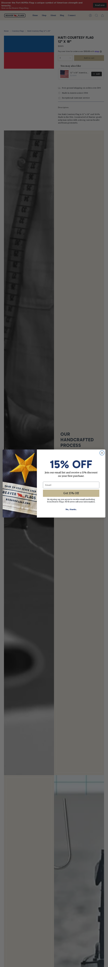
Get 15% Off (71, 493)
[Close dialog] (102, 453)
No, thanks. (71, 509)
